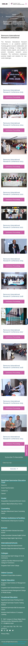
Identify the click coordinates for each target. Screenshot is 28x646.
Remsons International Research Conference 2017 (13, 331)
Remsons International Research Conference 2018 (13, 295)
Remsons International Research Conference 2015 (13, 402)
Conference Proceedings (13, 97)
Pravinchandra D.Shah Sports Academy (12, 520)
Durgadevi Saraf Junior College (10, 565)
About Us (4, 485)
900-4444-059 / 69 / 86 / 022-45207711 (11, 627)
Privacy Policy (5, 633)
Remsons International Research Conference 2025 (13, 91)
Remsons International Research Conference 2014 (13, 438)
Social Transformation (7, 488)
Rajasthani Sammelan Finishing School (12, 600)
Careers (3, 493)
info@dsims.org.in (8, 623)
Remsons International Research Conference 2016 (13, 367)
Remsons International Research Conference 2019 (13, 260)
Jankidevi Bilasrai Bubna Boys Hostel (11, 504)
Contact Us (4, 490)
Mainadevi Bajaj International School (11, 545)
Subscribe (13, 469)
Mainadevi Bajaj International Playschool (13, 548)
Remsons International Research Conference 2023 (13, 160)
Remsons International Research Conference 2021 (13, 226)
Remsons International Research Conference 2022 (13, 193)
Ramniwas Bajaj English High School (11, 538)
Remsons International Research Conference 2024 (13, 124)
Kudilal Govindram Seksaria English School (13, 535)
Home (14, 14)
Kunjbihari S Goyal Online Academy (11, 575)
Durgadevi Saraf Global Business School (12, 587)
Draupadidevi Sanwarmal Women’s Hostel (13, 501)
